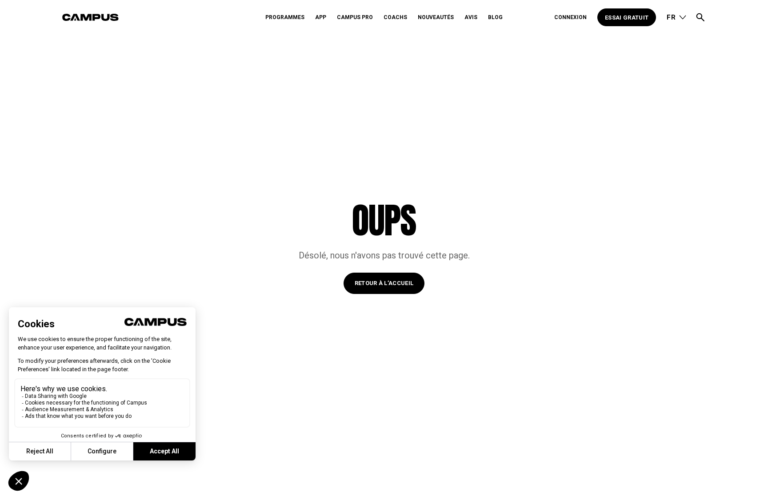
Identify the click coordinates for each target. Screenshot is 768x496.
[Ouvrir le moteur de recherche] (700, 17)
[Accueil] (161, 17)
